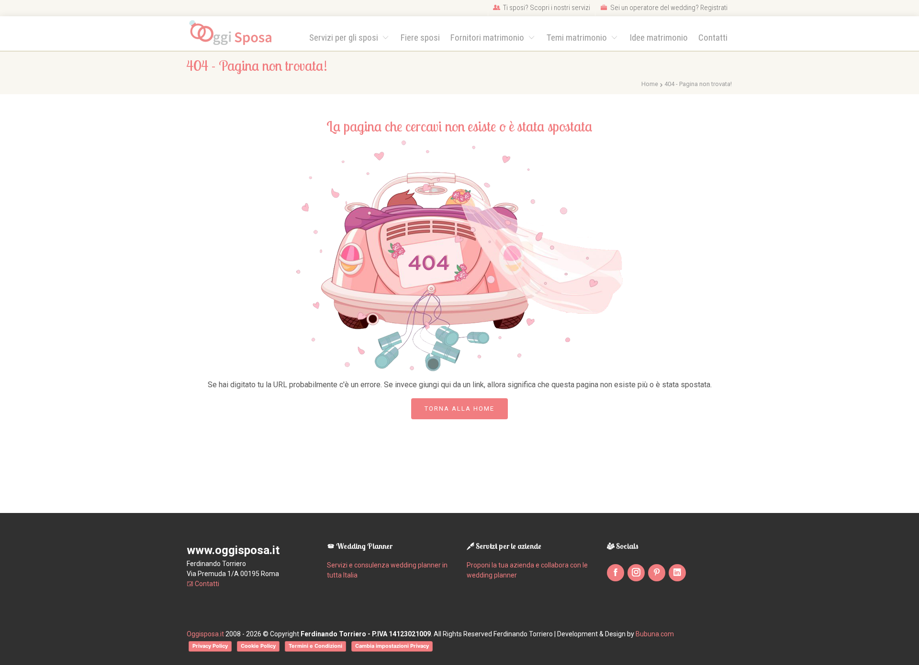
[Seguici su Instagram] (636, 572)
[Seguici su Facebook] (615, 572)
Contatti (713, 37)
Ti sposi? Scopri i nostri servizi (546, 7)
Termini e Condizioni (315, 646)
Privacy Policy (210, 646)
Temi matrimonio (578, 37)
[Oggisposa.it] (234, 33)
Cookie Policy (258, 646)
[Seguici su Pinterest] (656, 572)
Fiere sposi (420, 37)
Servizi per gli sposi (344, 37)
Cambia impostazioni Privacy (392, 646)
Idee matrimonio (658, 37)
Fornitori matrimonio (488, 37)
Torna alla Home (459, 408)
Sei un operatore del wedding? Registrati (668, 7)
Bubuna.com (655, 634)
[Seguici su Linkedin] (677, 572)
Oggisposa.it (205, 634)
